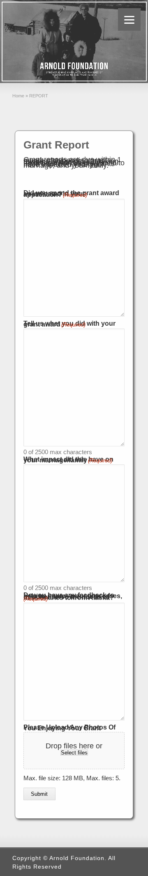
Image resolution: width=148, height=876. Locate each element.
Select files (74, 753)
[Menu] (129, 19)
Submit (39, 794)
